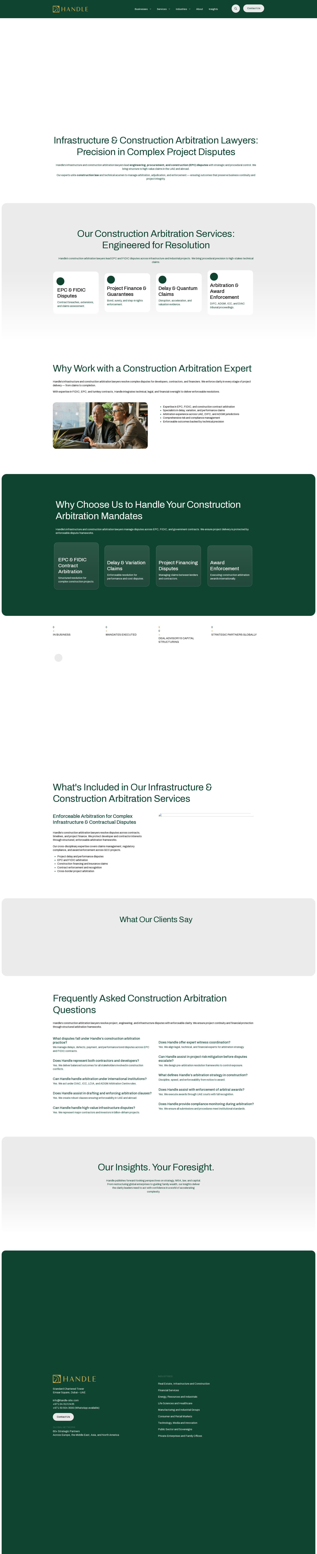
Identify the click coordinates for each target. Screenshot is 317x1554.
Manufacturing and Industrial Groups (179, 1409)
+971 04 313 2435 (63, 1404)
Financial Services (168, 1390)
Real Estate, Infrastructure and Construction (184, 1383)
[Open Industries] (189, 9)
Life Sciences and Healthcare (175, 1403)
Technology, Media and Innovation (177, 1422)
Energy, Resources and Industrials (177, 1396)
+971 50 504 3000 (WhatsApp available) (76, 1407)
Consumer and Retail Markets (175, 1416)
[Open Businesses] (150, 9)
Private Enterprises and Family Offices (180, 1435)
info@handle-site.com (66, 1400)
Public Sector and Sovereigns (175, 1429)
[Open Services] (169, 9)
